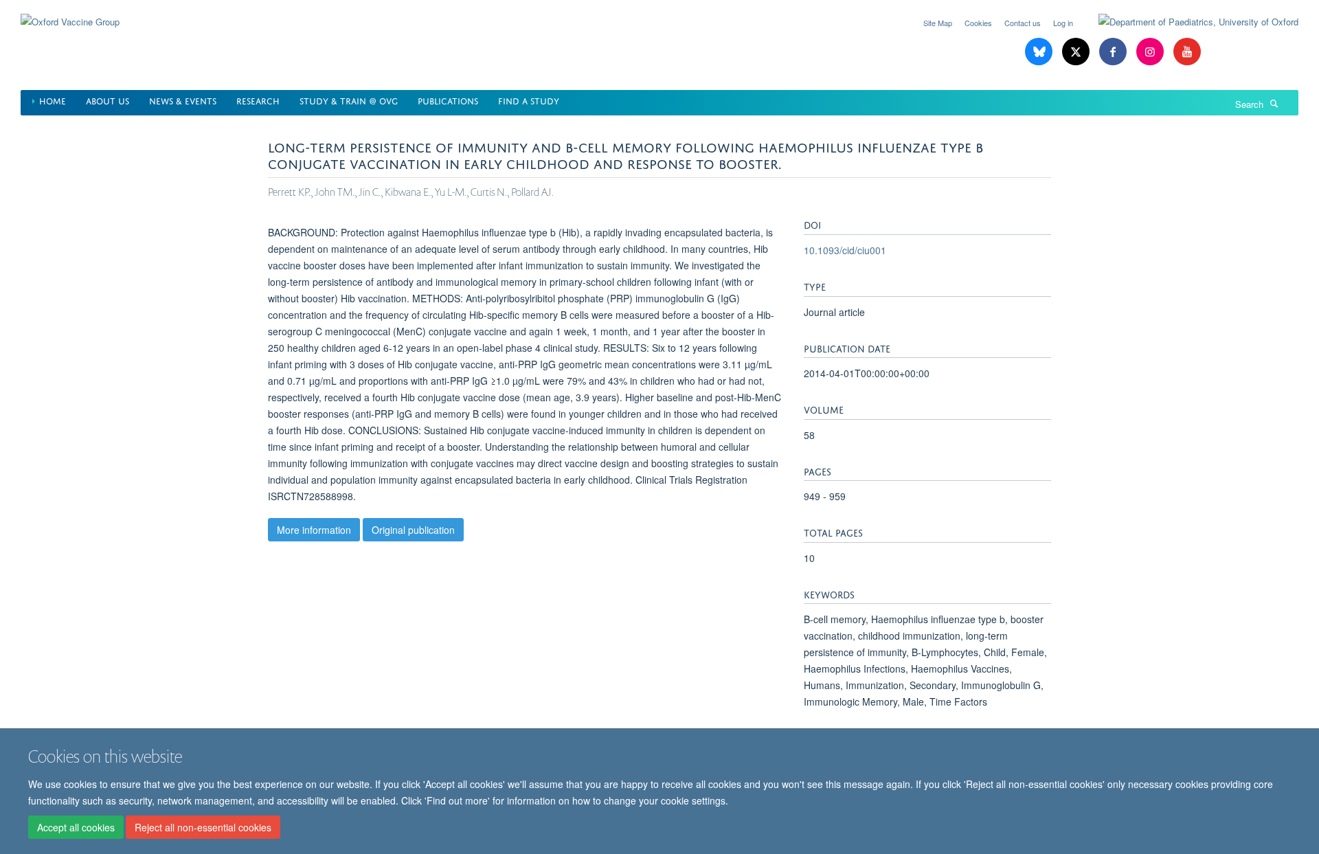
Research (258, 99)
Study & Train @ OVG (349, 99)
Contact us (1022, 22)
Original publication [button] (413, 530)
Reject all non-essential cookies (203, 827)
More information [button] (314, 530)
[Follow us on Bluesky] (1040, 51)
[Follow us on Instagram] (1151, 51)
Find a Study (528, 99)
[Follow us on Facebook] (1114, 51)
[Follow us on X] (1077, 51)
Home (52, 99)
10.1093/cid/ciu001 (845, 250)
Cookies (978, 22)
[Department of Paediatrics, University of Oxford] (1188, 22)
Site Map (937, 22)
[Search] (1274, 103)
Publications (448, 99)
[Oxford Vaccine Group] (70, 13)
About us (107, 99)
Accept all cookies (76, 827)
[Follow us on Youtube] (1187, 51)
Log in (1063, 22)
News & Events (182, 99)
